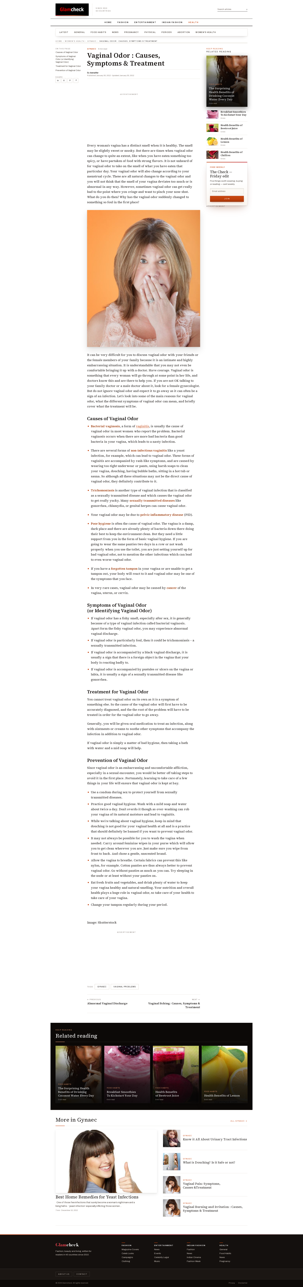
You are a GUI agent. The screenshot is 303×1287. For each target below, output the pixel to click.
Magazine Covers (130, 1249)
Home (108, 22)
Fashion (123, 22)
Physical (150, 32)
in (58, 80)
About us (63, 1274)
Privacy (232, 1283)
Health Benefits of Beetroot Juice (231, 127)
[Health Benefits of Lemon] (212, 141)
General (79, 32)
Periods (166, 32)
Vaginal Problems (124, 987)
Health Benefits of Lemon (231, 140)
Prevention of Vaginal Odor (68, 70)
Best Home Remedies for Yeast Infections (97, 1197)
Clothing (126, 1261)
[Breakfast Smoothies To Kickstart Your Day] (212, 114)
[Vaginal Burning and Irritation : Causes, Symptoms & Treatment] (171, 1208)
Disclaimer (242, 1283)
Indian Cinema (194, 1257)
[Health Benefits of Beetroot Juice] (212, 128)
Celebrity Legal (161, 1257)
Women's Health (206, 32)
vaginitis (142, 426)
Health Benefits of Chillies (231, 154)
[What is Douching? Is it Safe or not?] (171, 1161)
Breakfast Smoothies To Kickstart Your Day (234, 113)
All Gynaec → (239, 1121)
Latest (63, 32)
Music (157, 1261)
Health (193, 22)
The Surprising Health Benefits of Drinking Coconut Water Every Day (221, 93)
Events (157, 1253)
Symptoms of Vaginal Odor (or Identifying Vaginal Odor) (66, 59)
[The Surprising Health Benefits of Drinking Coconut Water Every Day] (226, 81)
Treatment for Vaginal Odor (68, 66)
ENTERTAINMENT (145, 22)
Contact (81, 1274)
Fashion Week (194, 1261)
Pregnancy (131, 32)
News (115, 32)
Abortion (184, 32)
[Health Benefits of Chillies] (212, 155)
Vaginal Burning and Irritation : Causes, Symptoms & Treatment (213, 1209)
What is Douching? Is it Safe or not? (209, 1162)
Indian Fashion (172, 22)
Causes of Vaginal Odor (67, 52)
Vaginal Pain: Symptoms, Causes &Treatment (201, 1185)
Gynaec (92, 41)
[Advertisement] (143, 116)
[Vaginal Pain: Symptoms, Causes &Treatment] (171, 1184)
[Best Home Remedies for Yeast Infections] (106, 1161)
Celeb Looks (128, 1253)
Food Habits (98, 32)
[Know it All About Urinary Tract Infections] (171, 1138)
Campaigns (127, 1257)
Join (227, 199)
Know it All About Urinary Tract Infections (215, 1139)
